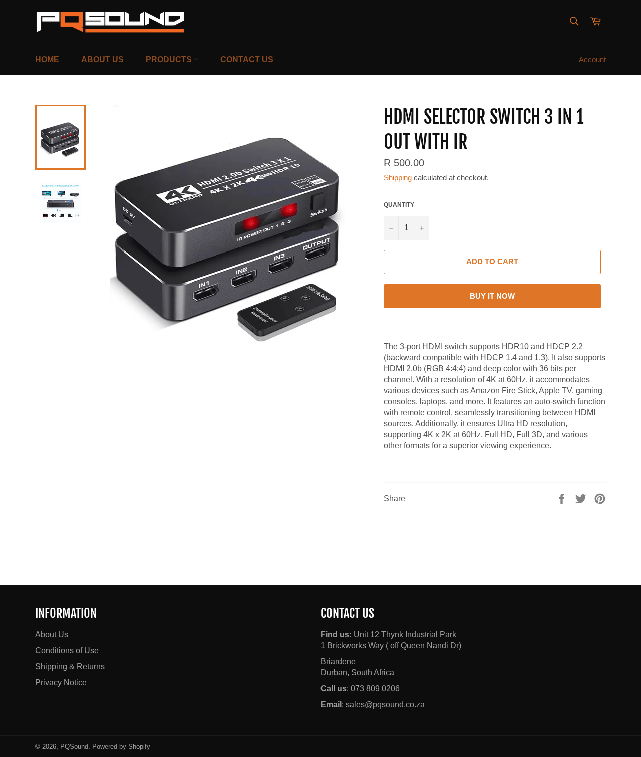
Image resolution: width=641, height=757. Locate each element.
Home (47, 59)
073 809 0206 (375, 688)
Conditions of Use (67, 650)
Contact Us (246, 59)
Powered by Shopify (121, 746)
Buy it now (492, 296)
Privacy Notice (61, 682)
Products (170, 59)
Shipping (398, 177)
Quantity (399, 204)
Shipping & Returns (70, 666)
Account (592, 59)
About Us (102, 59)
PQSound (74, 746)
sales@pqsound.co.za (385, 704)
